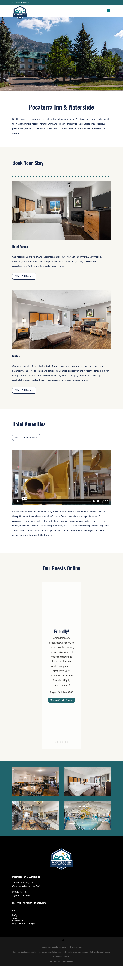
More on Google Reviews (61, 700)
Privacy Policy (55, 961)
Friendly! (61, 631)
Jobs (14, 918)
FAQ (14, 915)
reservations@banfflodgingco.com (29, 902)
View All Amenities (26, 437)
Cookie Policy (67, 961)
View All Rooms (24, 276)
